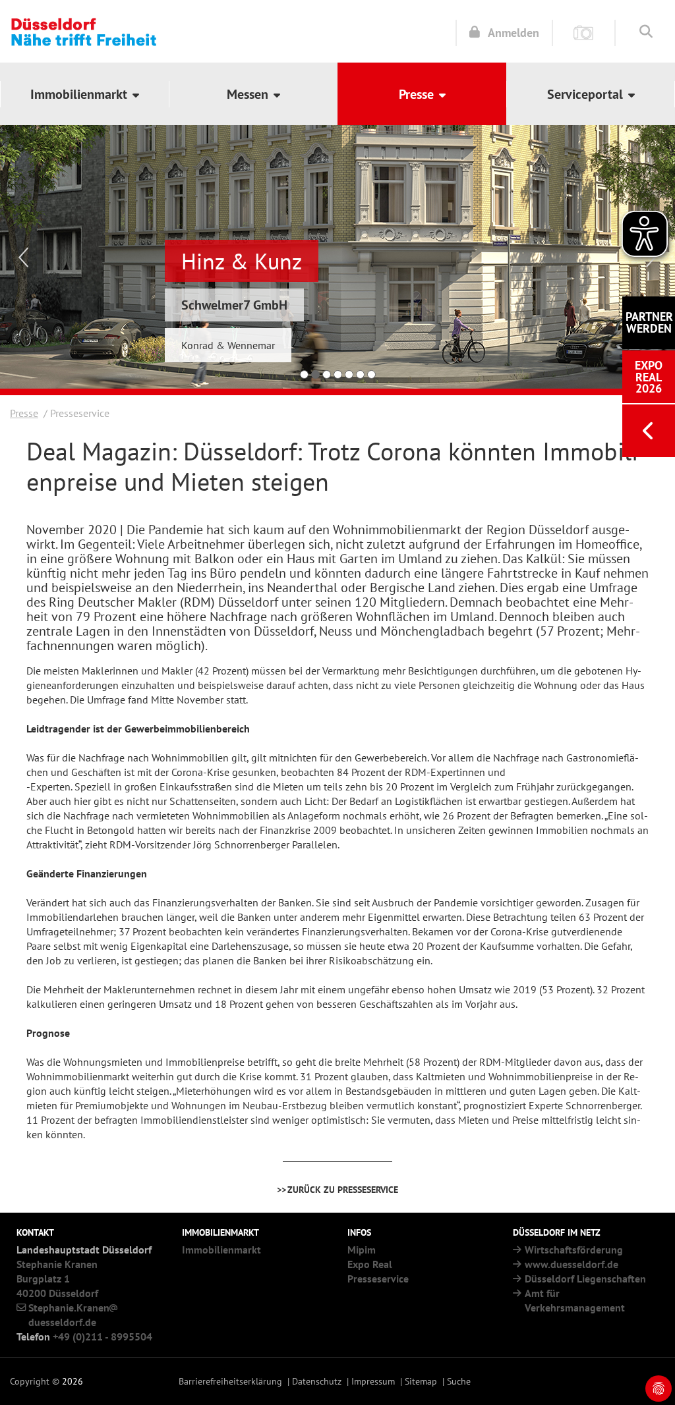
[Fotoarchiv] (583, 32)
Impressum (373, 1381)
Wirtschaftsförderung (574, 1249)
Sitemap (421, 1381)
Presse (24, 413)
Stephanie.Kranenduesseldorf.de (68, 1315)
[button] (84, 94)
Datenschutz (316, 1381)
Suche (459, 1381)
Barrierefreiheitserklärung (230, 1381)
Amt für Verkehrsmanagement (575, 1300)
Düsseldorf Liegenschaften (585, 1278)
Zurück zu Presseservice (342, 1189)
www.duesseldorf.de (571, 1264)
